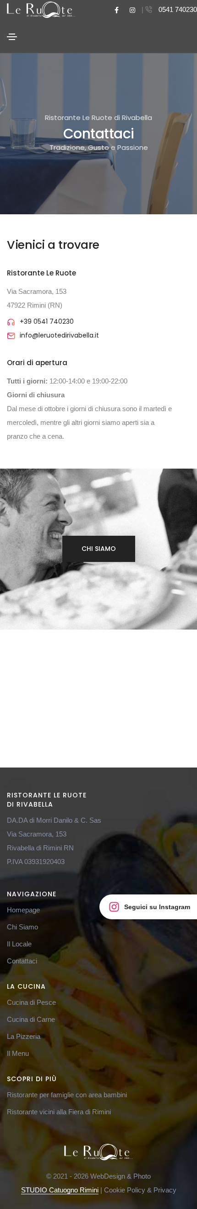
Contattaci (22, 961)
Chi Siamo (99, 548)
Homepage (23, 910)
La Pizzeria (23, 1036)
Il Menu (18, 1053)
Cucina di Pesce (31, 1002)
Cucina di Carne (31, 1019)
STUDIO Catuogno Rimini (59, 1190)
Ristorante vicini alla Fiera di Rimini (59, 1112)
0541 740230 (178, 9)
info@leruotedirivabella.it (59, 335)
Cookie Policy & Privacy (140, 1190)
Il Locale (19, 944)
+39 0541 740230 (47, 321)
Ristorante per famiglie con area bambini (67, 1095)
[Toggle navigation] (12, 37)
